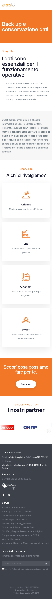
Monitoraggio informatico (14, 519)
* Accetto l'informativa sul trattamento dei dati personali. (26, 569)
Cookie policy (32, 590)
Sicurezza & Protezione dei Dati (18, 527)
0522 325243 (41, 457)
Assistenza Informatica (13, 507)
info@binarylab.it (16, 457)
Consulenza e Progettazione (16, 515)
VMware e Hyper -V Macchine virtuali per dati (25, 543)
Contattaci (26, 384)
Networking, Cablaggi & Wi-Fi (16, 523)
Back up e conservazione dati (17, 511)
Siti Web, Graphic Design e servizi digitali (22, 531)
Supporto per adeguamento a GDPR (20, 535)
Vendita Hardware (11, 539)
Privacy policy (19, 590)
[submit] (45, 563)
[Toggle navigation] (46, 5)
